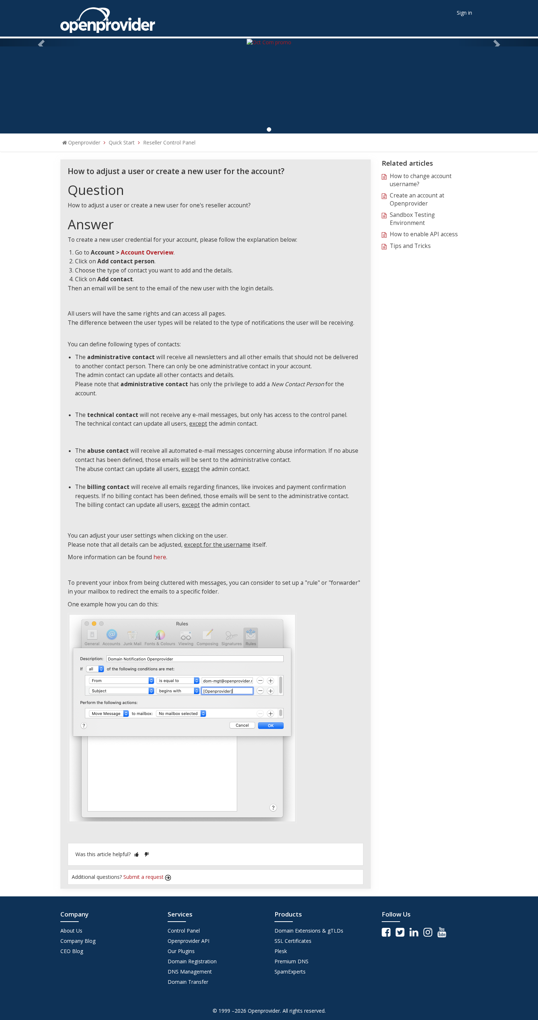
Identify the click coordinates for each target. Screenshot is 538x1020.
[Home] (107, 17)
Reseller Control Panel (169, 142)
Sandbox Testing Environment (412, 219)
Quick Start (122, 142)
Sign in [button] (464, 12)
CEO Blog (71, 951)
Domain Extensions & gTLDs (308, 930)
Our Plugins (181, 951)
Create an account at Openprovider (417, 199)
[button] (136, 854)
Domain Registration (192, 961)
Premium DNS (291, 961)
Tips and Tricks (410, 246)
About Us (71, 930)
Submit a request (144, 876)
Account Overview (147, 252)
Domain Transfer (188, 981)
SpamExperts (290, 971)
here (159, 557)
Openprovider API (188, 940)
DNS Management (190, 971)
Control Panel (184, 930)
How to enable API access (424, 234)
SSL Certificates (292, 940)
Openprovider (84, 142)
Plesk (280, 951)
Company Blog (78, 940)
